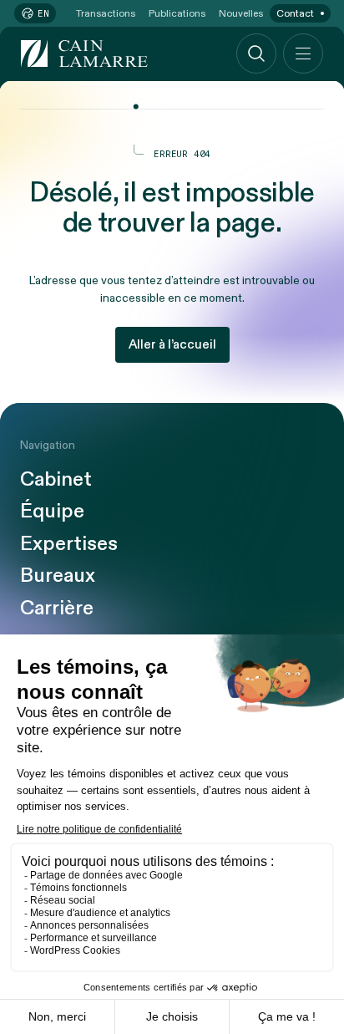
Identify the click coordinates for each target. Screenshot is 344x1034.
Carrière (57, 608)
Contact (295, 13)
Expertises (69, 544)
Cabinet (56, 479)
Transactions (105, 13)
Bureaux (57, 575)
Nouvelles (241, 13)
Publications (177, 13)
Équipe (52, 511)
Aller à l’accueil (172, 344)
